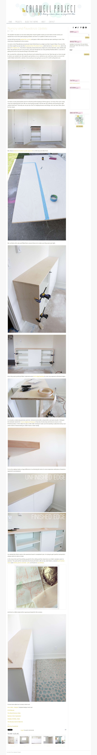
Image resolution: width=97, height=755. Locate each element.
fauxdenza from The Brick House (34, 46)
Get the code (79, 126)
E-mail (71, 50)
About (43, 22)
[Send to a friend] (65, 730)
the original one (15, 47)
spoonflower (40, 562)
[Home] (48, 15)
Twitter (76, 27)
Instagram (83, 27)
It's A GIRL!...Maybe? (13, 707)
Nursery (10, 726)
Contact (52, 22)
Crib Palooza (11, 710)
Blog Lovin (86, 27)
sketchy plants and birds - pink (21, 562)
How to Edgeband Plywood (28, 422)
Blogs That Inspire (31, 22)
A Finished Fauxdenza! (36, 744)
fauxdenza (15, 726)
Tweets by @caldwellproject (75, 83)
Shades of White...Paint (14, 718)
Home (10, 22)
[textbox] (79, 35)
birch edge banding (38, 376)
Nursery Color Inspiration (14, 716)
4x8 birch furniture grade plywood (23, 150)
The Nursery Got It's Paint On (15, 721)
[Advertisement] (79, 67)
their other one (56, 46)
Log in (22, 730)
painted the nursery (25, 39)
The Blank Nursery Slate (14, 713)
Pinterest (81, 27)
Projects (19, 22)
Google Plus (78, 27)
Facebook (73, 27)
